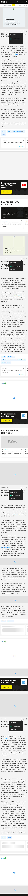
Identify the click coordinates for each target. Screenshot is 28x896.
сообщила (17, 515)
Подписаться (6, 192)
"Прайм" (15, 54)
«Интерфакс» (18, 296)
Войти (18, 1)
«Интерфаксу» (5, 547)
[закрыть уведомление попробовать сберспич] (21, 35)
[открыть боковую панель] (22, 2)
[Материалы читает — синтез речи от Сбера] (21, 31)
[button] (26, 2)
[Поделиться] (24, 31)
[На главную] (4, 2)
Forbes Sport (5, 221)
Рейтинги (19, 5)
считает (6, 753)
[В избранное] (26, 31)
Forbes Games (9, 5)
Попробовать (13, 41)
